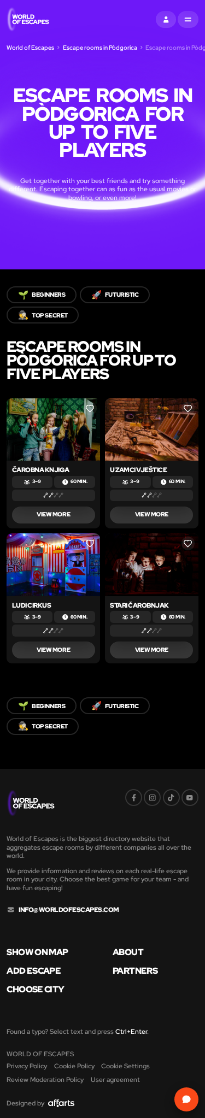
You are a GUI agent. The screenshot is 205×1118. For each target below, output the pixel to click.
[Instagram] (152, 797)
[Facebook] (133, 797)
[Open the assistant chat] (186, 1099)
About (128, 952)
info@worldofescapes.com (69, 909)
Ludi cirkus (31, 605)
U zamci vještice (138, 469)
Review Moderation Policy (45, 1079)
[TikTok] (171, 797)
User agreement (115, 1079)
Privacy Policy (27, 1065)
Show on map (37, 952)
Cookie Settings (125, 1065)
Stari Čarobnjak (139, 605)
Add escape (34, 971)
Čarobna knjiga (40, 469)
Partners (135, 971)
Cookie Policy (74, 1065)
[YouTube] (189, 797)
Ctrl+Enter (131, 1031)
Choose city (35, 989)
